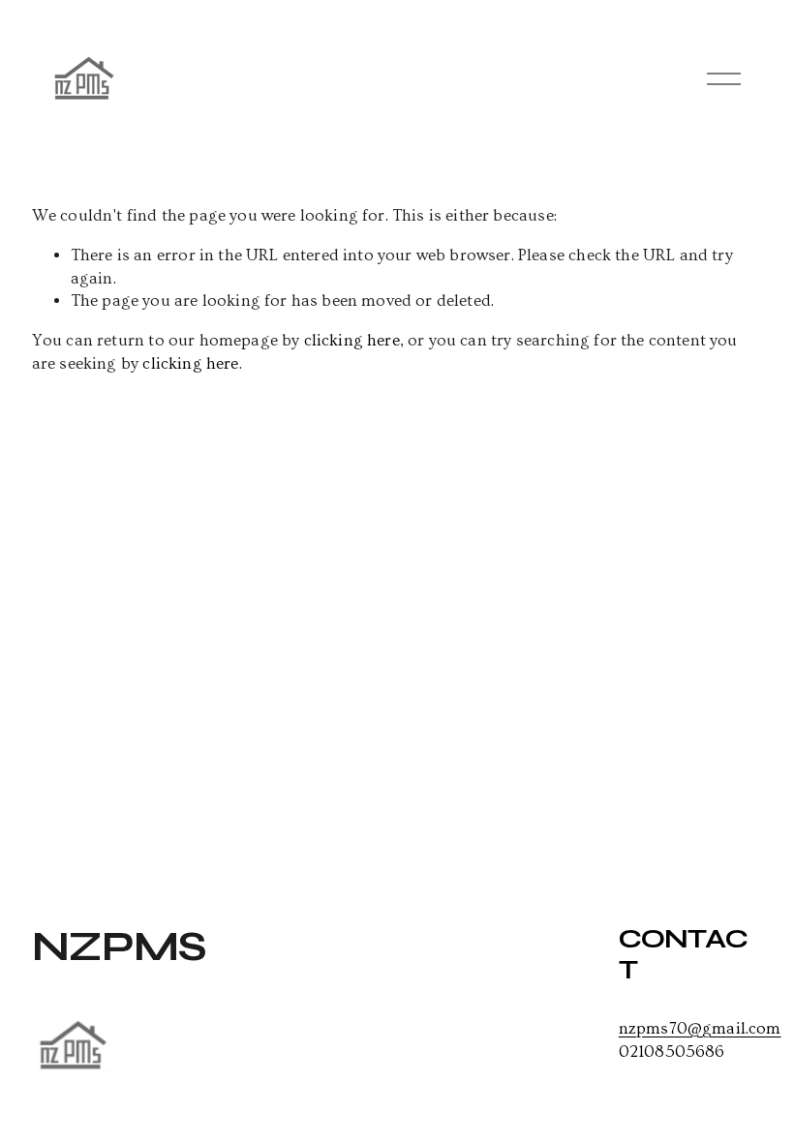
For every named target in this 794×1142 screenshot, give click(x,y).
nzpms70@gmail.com (700, 1028)
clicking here (352, 340)
